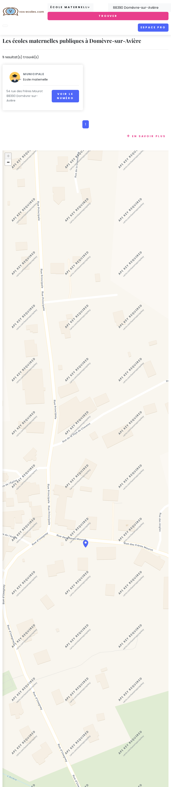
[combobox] (70, 7)
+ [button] (8, 156)
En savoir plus (149, 136)
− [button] (8, 162)
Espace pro (153, 27)
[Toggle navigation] (5, 26)
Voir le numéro (65, 96)
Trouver (108, 16)
